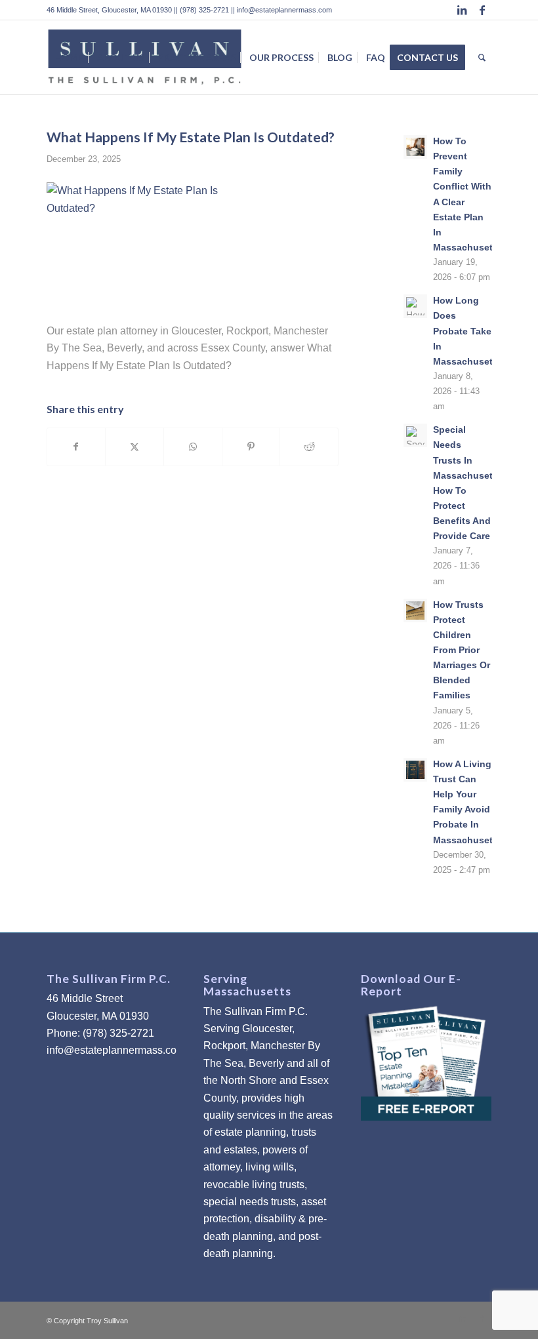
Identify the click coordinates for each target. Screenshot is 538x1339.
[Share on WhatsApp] (193, 446)
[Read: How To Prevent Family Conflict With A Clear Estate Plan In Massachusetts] (415, 147)
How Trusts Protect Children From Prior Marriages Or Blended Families (461, 650)
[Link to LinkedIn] (462, 10)
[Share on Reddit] (309, 446)
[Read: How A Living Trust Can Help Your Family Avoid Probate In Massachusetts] (415, 770)
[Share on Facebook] (76, 446)
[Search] (482, 57)
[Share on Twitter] (134, 446)
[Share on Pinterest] (251, 446)
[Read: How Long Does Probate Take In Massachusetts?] (415, 306)
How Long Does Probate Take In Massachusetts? (470, 331)
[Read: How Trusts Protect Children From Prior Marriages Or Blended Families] (415, 610)
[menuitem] (69, 57)
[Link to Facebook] (482, 10)
